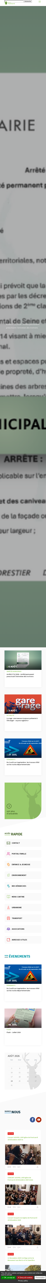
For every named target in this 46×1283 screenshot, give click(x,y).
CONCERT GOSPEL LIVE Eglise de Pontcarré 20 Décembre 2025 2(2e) (20, 1179)
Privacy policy (23, 1281)
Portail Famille (19, 853)
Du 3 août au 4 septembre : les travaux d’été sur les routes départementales (23, 763)
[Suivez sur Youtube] (38, 1119)
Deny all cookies (25, 1277)
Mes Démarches (19, 886)
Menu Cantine (18, 896)
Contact (16, 843)
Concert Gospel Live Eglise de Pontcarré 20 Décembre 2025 (22, 1219)
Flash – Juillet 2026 (14, 1032)
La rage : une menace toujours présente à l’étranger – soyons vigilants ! (22, 719)
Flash (9, 1029)
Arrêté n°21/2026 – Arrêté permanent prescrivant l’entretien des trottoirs (20, 675)
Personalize (40, 1277)
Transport (17, 918)
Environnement (19, 875)
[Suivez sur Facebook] (32, 1119)
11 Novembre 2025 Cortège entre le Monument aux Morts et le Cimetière (21, 1259)
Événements (11, 759)
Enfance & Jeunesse (21, 864)
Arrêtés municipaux (14, 671)
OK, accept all (9, 1277)
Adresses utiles (19, 939)
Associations (18, 929)
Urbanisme (17, 907)
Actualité (10, 715)
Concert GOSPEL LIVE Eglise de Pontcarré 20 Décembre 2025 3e (23, 1138)
